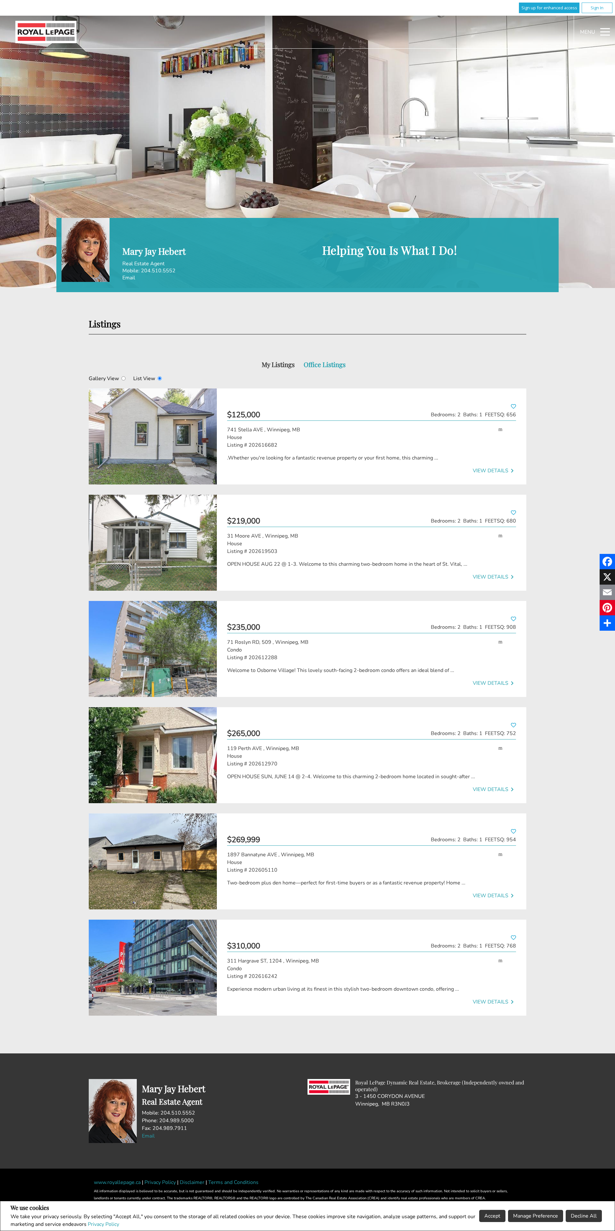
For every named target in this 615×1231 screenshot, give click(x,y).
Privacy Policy (103, 1224)
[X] (607, 577)
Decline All (584, 1215)
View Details (494, 471)
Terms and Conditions (233, 1182)
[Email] (607, 592)
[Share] (607, 623)
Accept (492, 1215)
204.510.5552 (158, 270)
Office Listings (325, 364)
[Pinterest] (607, 607)
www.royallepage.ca (117, 1182)
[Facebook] (607, 561)
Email (128, 277)
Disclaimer (193, 1182)
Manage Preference (535, 1215)
